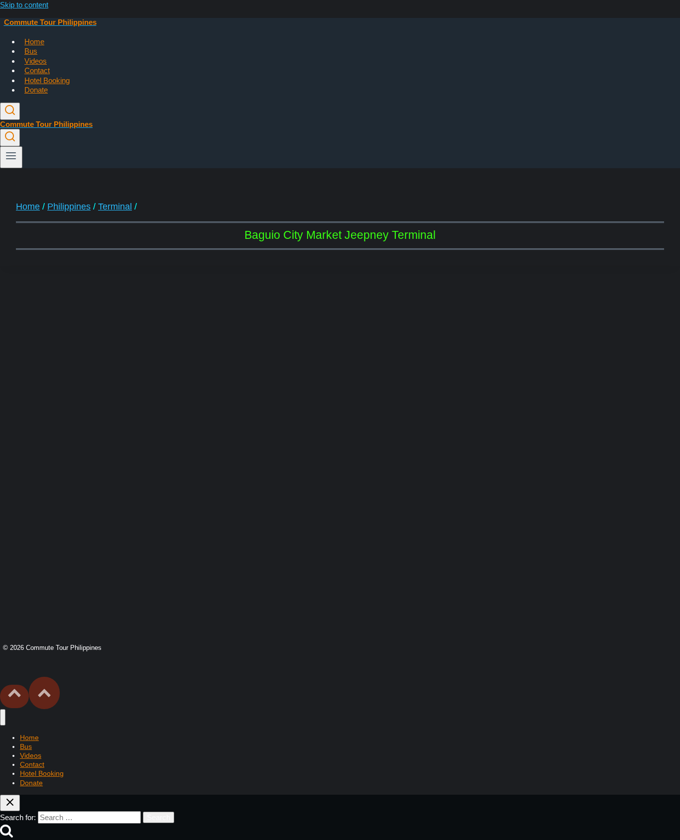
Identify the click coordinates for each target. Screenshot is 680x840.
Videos (35, 61)
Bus (30, 51)
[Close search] (10, 803)
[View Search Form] (10, 111)
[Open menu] (11, 157)
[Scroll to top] (14, 696)
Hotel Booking (47, 80)
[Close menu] (2, 717)
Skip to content (24, 4)
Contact (37, 70)
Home (34, 41)
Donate (36, 90)
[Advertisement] (340, 359)
